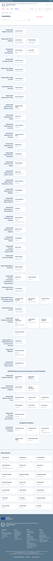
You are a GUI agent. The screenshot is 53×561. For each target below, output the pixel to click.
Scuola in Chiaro (4, 535)
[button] (2, 559)
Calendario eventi (42, 534)
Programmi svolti (30, 547)
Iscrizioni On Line (5, 536)
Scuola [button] (3, 9)
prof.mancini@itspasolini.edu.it (20, 221)
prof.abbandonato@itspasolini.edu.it (19, 325)
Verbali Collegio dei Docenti (31, 544)
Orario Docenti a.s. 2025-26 (32, 546)
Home (3, 12)
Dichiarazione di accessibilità (19, 557)
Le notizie (41, 531)
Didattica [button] (16, 9)
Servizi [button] (7, 9)
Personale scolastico (30, 532)
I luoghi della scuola (17, 532)
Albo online (41, 539)
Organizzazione (17, 535)
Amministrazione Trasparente (44, 537)
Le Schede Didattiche (30, 539)
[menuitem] (3, 9)
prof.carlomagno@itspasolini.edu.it (19, 355)
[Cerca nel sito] (50, 5)
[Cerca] (29, 20)
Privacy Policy (27, 557)
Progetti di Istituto (30, 537)
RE (42, 9)
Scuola (6, 12)
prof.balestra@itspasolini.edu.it (9, 468)
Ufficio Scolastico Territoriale (7, 534)
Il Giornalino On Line (30, 542)
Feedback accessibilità (43, 541)
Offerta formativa (30, 536)
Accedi (51, 1)
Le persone (16, 536)
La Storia (15, 537)
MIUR (3, 531)
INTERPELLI (32, 9)
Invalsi (3, 537)
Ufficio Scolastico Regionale (6, 532)
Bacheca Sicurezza (48, 9)
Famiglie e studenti (30, 531)
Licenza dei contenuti (35, 557)
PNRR (40, 9)
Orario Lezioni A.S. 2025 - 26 (32, 545)
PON (36, 9)
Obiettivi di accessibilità (43, 540)
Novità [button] (12, 9)
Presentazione (16, 531)
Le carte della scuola (17, 534)
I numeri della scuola (17, 539)
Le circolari (41, 532)
